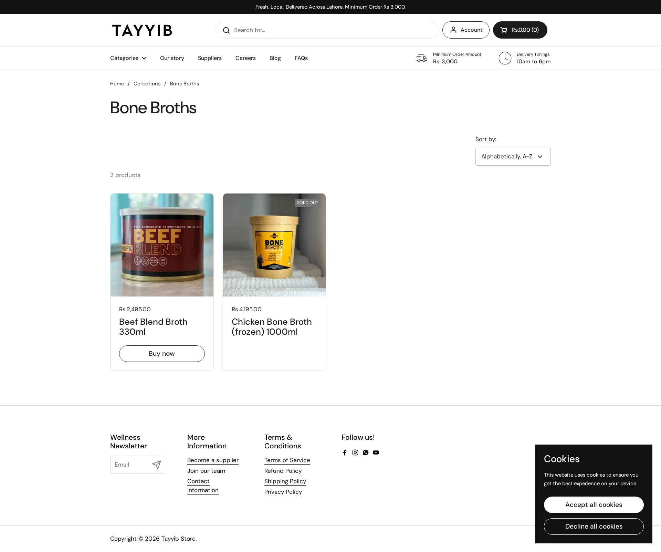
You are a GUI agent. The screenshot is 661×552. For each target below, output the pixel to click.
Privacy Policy (283, 492)
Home (117, 83)
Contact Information (203, 485)
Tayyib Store (178, 538)
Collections (147, 83)
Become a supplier (213, 460)
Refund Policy (283, 471)
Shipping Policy (285, 481)
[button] (520, 30)
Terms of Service (287, 460)
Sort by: (485, 139)
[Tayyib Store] (142, 30)
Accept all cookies (593, 504)
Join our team (206, 471)
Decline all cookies (594, 526)
